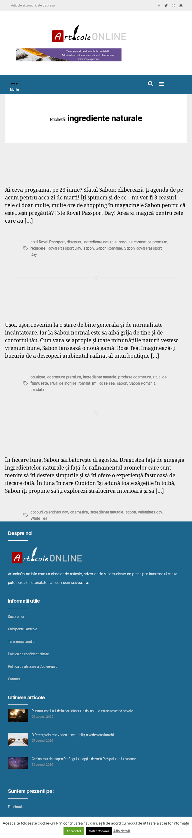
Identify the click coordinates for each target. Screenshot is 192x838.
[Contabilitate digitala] (67, 55)
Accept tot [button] (73, 831)
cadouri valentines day (49, 512)
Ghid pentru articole (23, 629)
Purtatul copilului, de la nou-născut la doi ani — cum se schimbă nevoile (82, 711)
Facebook (15, 807)
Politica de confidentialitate (28, 654)
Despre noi (16, 617)
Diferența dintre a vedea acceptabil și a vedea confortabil (73, 735)
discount (74, 242)
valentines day (150, 512)
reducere (38, 248)
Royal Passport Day (64, 248)
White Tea (38, 518)
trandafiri (37, 389)
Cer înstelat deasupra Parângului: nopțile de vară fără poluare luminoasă (84, 759)
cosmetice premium (64, 377)
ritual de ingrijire (63, 383)
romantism (87, 383)
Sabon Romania (109, 248)
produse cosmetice (134, 377)
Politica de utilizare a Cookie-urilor (33, 667)
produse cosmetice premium (143, 242)
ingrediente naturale (100, 242)
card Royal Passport (47, 242)
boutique (37, 377)
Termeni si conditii (21, 642)
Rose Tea (106, 383)
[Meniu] (14, 83)
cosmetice (79, 512)
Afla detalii (121, 831)
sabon (88, 248)
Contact (14, 679)
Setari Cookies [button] (99, 831)
